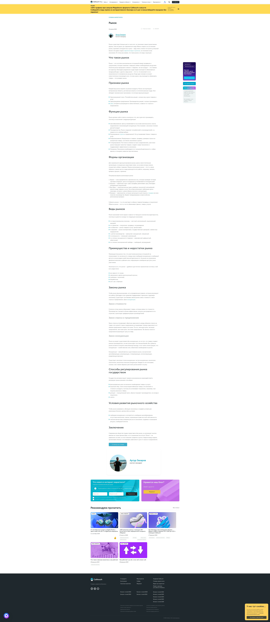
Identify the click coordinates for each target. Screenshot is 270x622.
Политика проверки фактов (151, 607)
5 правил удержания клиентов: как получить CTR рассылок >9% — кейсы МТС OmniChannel (189, 93)
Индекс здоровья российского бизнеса (159, 586)
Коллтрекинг (123, 581)
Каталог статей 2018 (125, 592)
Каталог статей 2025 (158, 599)
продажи (151, 193)
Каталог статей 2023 (158, 594)
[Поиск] (169, 2)
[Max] (98, 588)
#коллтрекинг (151, 537)
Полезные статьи (146, 2)
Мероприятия (156, 2)
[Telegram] (95, 588)
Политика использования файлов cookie (128, 611)
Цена (111, 103)
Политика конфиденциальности (152, 611)
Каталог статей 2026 (158, 601)
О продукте (123, 578)
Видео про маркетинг (158, 583)
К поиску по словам (118, 444)
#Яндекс (168, 537)
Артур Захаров (121, 34)
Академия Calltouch (158, 578)
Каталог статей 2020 (142, 592)
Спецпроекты (135, 2)
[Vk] (92, 588)
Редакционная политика (125, 609)
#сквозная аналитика (124, 537)
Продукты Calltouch (124, 2)
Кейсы (105, 2)
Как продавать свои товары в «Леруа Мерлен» (188, 100)
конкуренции (131, 299)
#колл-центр (143, 537)
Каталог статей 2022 (158, 592)
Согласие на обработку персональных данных (155, 605)
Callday (138, 581)
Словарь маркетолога (116, 17)
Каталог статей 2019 (125, 594)
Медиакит (152, 492)
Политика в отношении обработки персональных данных (131, 605)
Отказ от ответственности (125, 607)
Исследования (113, 2)
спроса (122, 134)
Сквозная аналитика (125, 583)
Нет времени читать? (189, 83)
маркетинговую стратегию (132, 50)
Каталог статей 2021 (142, 594)
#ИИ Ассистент (123, 539)
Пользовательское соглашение (152, 609)
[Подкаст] (6, 616)
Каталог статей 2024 (158, 596)
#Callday (134, 537)
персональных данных (111, 499)
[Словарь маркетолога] (164, 2)
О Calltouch (175, 2)
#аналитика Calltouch (142, 539)
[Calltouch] (96, 579)
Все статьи (176, 507)
